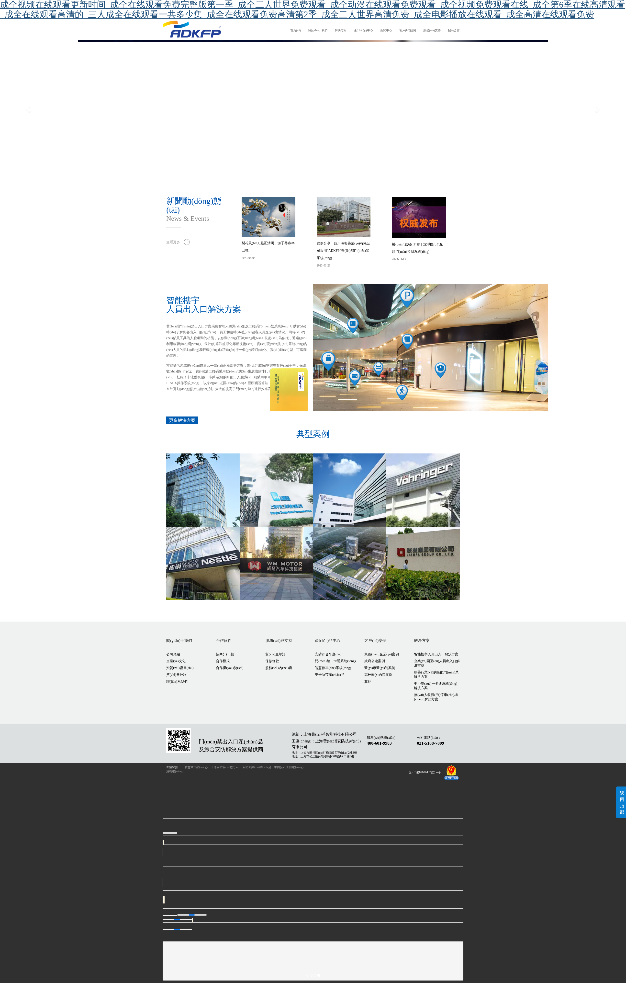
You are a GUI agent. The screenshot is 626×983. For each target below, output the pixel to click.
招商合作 (454, 30)
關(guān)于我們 (317, 30)
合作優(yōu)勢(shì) (230, 668)
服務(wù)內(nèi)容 (278, 668)
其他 (367, 681)
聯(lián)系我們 (177, 681)
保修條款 (272, 661)
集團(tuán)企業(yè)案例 (381, 654)
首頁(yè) (295, 30)
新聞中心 (386, 30)
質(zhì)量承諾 (275, 654)
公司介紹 (173, 654)
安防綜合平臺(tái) (328, 654)
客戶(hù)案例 (407, 30)
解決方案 (341, 30)
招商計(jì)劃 (225, 654)
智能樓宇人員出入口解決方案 (436, 654)
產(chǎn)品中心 (363, 30)
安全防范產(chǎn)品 (329, 675)
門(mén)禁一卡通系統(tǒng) (335, 661)
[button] (47, 108)
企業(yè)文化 (176, 661)
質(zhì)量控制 (176, 675)
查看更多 (173, 242)
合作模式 (223, 661)
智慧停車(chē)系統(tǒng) (333, 668)
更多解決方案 (182, 420)
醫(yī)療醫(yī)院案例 (379, 668)
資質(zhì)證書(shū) (180, 668)
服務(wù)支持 (432, 30)
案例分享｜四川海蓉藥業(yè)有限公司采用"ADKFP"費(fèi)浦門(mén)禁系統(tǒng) (343, 251)
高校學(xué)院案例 (378, 675)
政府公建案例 (374, 661)
